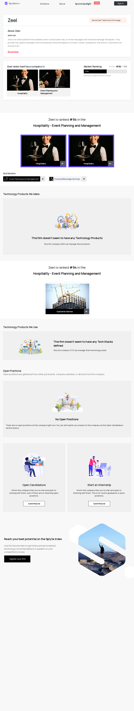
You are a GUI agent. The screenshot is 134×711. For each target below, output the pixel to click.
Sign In (121, 3)
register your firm (17, 559)
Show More (13, 52)
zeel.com (12, 35)
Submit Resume (34, 504)
